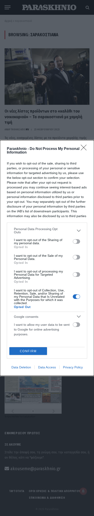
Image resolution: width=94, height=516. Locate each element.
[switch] (76, 241)
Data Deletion (21, 367)
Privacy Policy (73, 367)
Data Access (47, 367)
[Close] (85, 149)
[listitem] (47, 230)
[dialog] (47, 258)
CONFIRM (28, 351)
